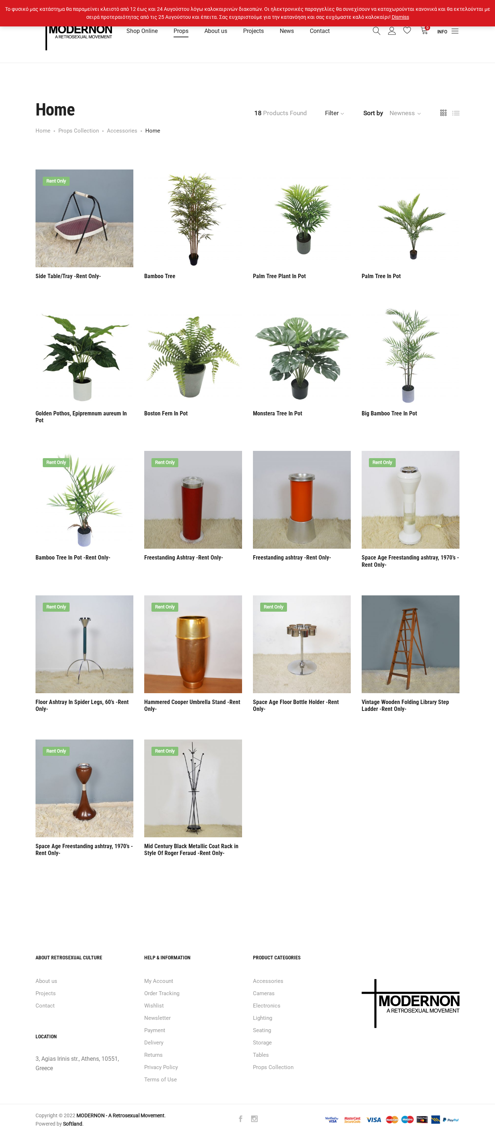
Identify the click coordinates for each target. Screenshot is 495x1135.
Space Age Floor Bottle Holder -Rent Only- (296, 705)
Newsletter (157, 1018)
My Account (158, 981)
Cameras (264, 993)
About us (215, 31)
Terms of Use (160, 1079)
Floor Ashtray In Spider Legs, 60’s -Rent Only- (82, 705)
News (287, 31)
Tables (261, 1055)
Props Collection (273, 1067)
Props (181, 31)
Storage (262, 1042)
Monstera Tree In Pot (277, 413)
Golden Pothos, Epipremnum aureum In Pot (81, 417)
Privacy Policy (161, 1067)
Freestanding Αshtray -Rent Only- (183, 557)
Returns (153, 1055)
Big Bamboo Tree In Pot (389, 413)
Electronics (266, 1005)
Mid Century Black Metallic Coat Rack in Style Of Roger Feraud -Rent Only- (191, 850)
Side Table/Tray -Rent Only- (68, 276)
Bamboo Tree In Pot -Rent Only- (73, 557)
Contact (320, 31)
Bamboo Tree (159, 276)
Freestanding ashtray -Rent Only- (292, 557)
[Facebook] (240, 1119)
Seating (262, 1030)
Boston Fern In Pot (166, 413)
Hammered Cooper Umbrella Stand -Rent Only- (192, 705)
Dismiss (400, 17)
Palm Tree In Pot (381, 276)
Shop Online (142, 31)
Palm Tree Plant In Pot (279, 276)
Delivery (153, 1042)
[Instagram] (254, 1119)
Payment (154, 1030)
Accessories (268, 981)
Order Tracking (161, 993)
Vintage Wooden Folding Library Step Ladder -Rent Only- (405, 705)
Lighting (262, 1018)
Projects (253, 31)
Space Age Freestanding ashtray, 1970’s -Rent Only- (410, 561)
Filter (332, 113)
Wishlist (154, 1005)
